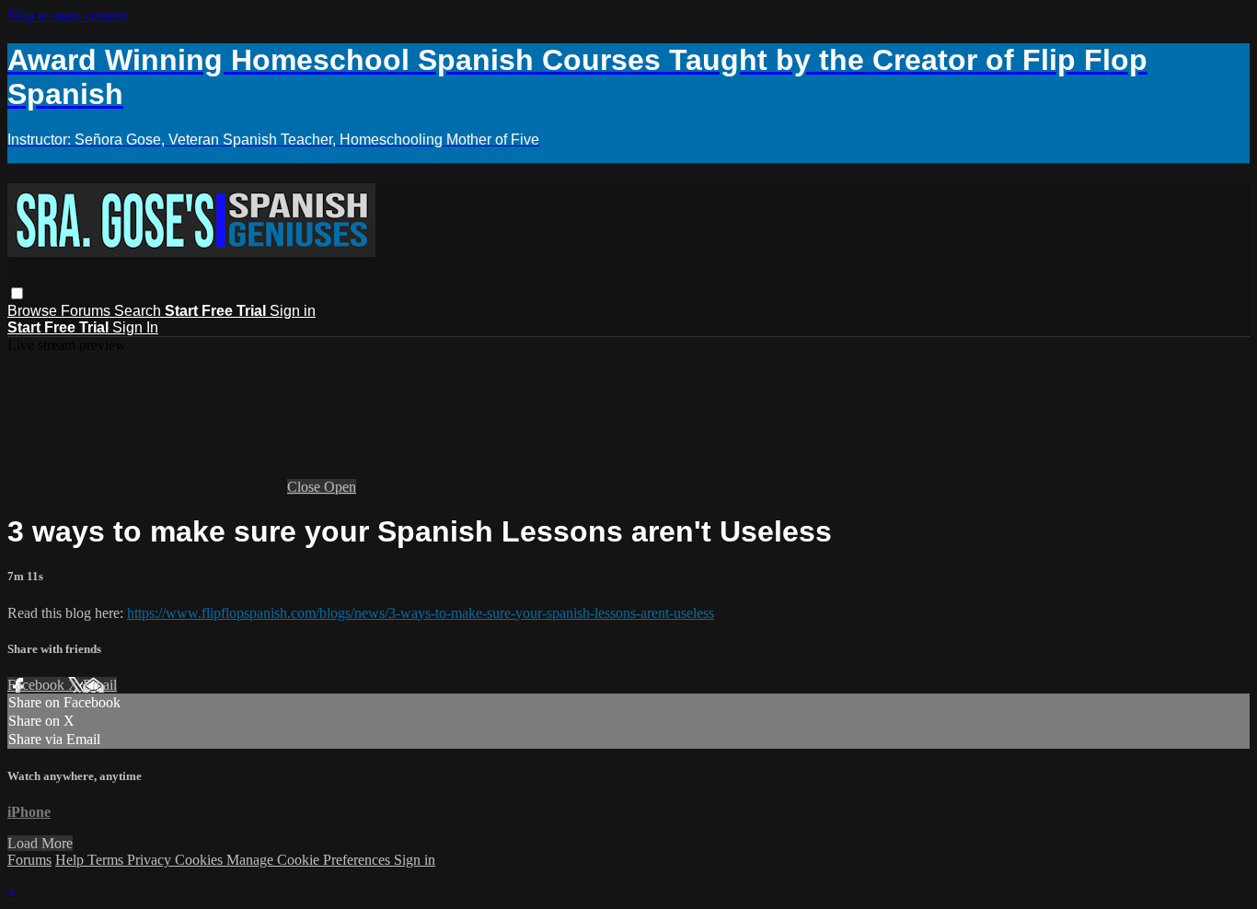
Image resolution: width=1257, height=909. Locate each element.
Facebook (37, 685)
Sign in (293, 311)
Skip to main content (67, 15)
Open (340, 487)
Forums (87, 311)
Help (71, 860)
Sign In (135, 327)
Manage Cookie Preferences (310, 860)
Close (305, 487)
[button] (17, 293)
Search (139, 311)
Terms (107, 860)
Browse (34, 311)
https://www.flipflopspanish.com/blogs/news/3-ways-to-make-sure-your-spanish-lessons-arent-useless (420, 613)
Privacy (151, 860)
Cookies (200, 860)
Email (100, 685)
